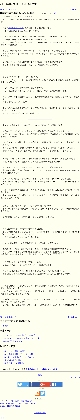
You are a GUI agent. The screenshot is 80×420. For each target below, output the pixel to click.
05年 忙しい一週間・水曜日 (14, 351)
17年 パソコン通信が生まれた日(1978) (18, 357)
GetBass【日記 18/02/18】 (13, 341)
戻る (40, 375)
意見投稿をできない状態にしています (41, 369)
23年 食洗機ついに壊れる (13, 363)
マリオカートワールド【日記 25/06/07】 (19, 335)
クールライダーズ (15, 28)
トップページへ (75, 377)
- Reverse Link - (40, 413)
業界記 (56, 13)
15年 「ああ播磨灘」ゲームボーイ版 (18, 354)
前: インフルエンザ (8, 9)
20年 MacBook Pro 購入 (12, 360)
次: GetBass (72, 9)
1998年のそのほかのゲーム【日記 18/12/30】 (21, 338)
